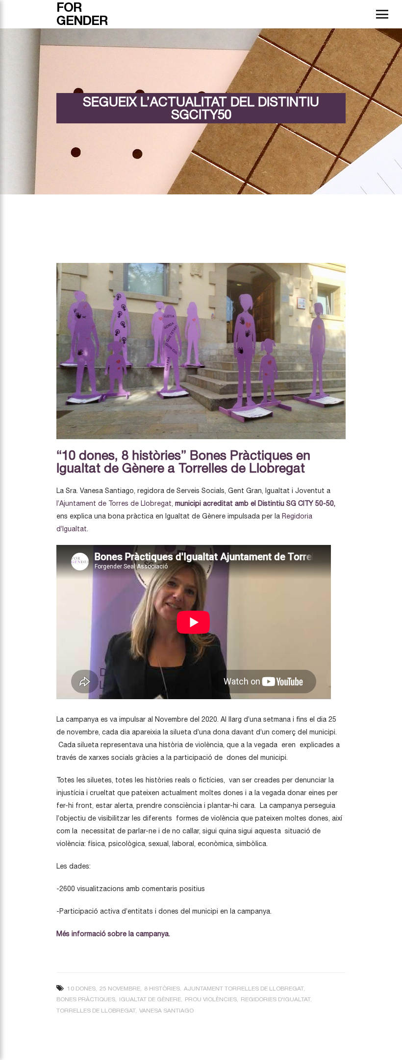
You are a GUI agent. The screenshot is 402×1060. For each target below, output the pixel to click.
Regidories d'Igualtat (275, 999)
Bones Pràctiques (85, 999)
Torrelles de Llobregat (95, 1010)
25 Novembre (120, 988)
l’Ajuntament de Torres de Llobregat (114, 503)
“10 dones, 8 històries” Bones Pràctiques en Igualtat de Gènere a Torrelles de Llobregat (183, 461)
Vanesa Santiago (166, 1010)
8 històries (162, 988)
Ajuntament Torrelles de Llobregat (243, 988)
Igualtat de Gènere (150, 999)
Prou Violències (211, 999)
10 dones (81, 988)
